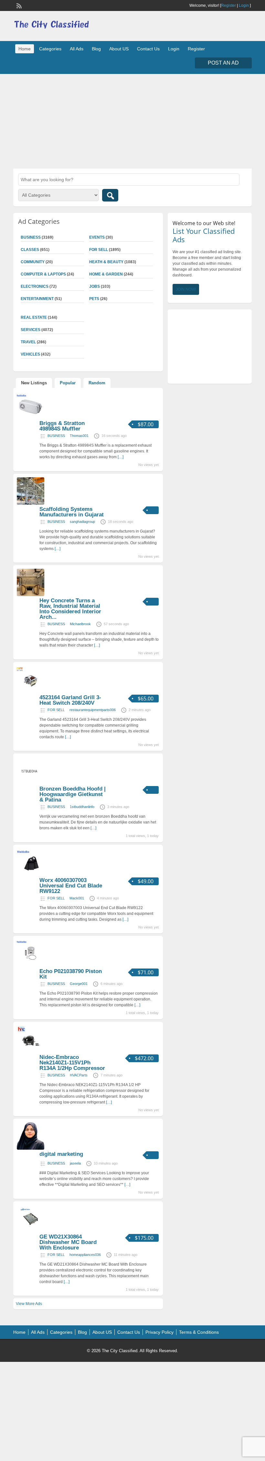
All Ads (76, 48)
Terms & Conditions (199, 1332)
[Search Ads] (110, 195)
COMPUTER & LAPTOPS (43, 274)
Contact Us (148, 48)
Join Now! (186, 289)
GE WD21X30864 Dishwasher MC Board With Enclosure (68, 1242)
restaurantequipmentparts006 (92, 710)
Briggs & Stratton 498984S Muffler (62, 426)
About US (119, 48)
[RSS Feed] (18, 5)
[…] (120, 457)
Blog (96, 48)
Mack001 (76, 898)
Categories (50, 48)
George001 (79, 984)
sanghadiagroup (82, 521)
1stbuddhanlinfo (82, 807)
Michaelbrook (80, 624)
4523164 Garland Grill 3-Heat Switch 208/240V (70, 700)
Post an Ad (223, 63)
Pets (94, 298)
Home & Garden (106, 274)
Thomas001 (79, 436)
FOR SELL (98, 249)
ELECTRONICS (34, 286)
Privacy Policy (159, 1332)
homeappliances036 (85, 1255)
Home (24, 48)
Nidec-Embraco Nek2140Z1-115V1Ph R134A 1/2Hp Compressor (72, 1062)
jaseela (75, 1163)
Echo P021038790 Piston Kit (70, 974)
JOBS (94, 286)
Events (97, 237)
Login (244, 5)
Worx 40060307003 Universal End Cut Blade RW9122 (70, 885)
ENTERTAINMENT (37, 298)
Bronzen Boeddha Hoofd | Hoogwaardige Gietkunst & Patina (72, 794)
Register (228, 5)
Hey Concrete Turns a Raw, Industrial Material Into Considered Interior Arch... (70, 608)
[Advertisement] (132, 120)
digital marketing (61, 1154)
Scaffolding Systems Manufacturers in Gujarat (71, 512)
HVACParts (79, 1075)
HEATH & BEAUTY (106, 262)
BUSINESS (56, 436)
